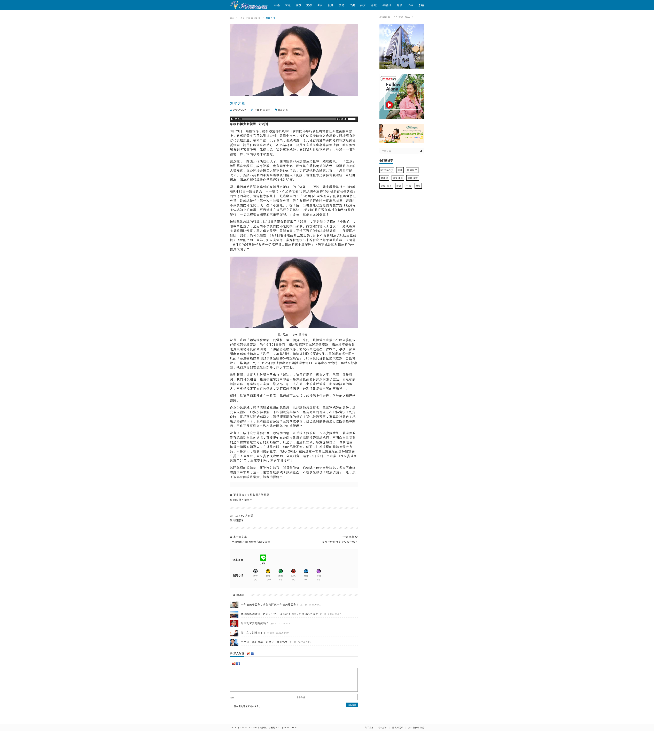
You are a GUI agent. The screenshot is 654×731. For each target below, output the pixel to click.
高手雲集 (369, 727)
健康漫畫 (412, 178)
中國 (408, 185)
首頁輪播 (255, 18)
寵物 (400, 5)
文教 (309, 5)
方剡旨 (266, 109)
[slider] (352, 119)
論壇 (374, 5)
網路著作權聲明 (242, 499)
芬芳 (363, 5)
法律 (410, 5)
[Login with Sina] (248, 653)
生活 (320, 5)
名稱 (232, 697)
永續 (421, 5)
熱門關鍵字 (386, 160)
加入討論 (238, 653)
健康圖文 (412, 170)
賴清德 (303, 334)
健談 (399, 170)
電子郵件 (300, 697)
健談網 (384, 178)
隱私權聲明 (397, 727)
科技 (298, 5)
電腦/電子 (386, 185)
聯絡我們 (382, 727)
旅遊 (342, 5)
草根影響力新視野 (258, 494)
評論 (277, 5)
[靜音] (345, 119)
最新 (242, 18)
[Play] (232, 119)
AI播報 (386, 5)
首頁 (232, 18)
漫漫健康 (398, 178)
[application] (294, 119)
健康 (331, 5)
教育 (418, 185)
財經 (288, 5)
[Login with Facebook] (252, 653)
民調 (352, 5)
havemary (386, 170)
